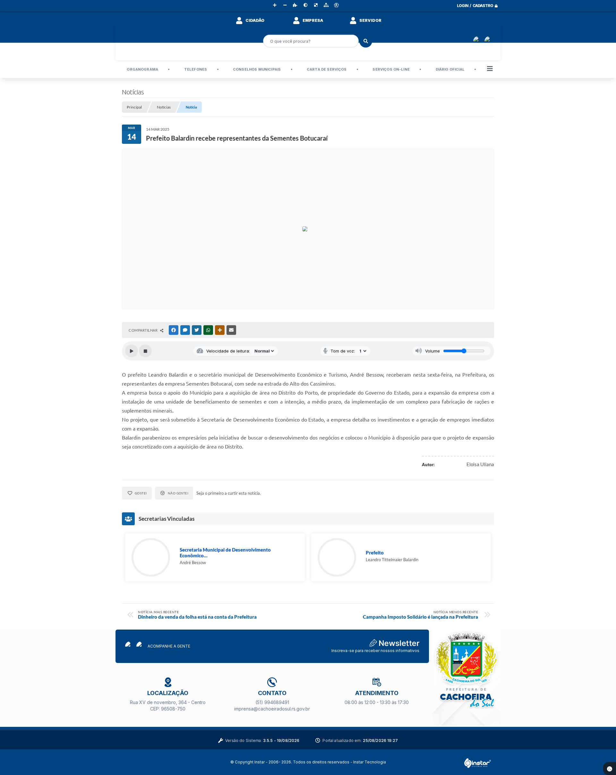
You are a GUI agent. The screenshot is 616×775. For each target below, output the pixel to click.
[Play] (131, 350)
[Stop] (145, 350)
